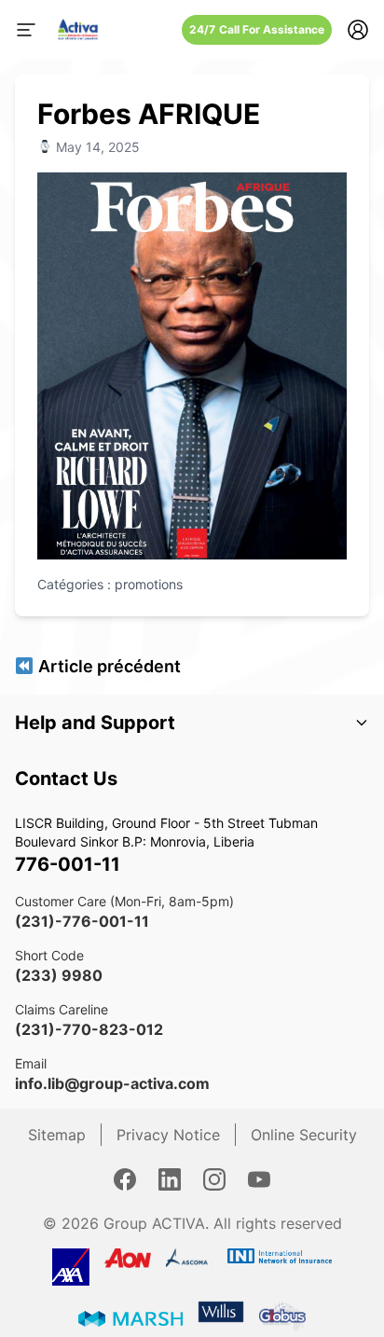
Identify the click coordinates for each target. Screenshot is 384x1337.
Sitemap (57, 1134)
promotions (149, 584)
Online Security (304, 1134)
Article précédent (107, 666)
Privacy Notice (168, 1134)
